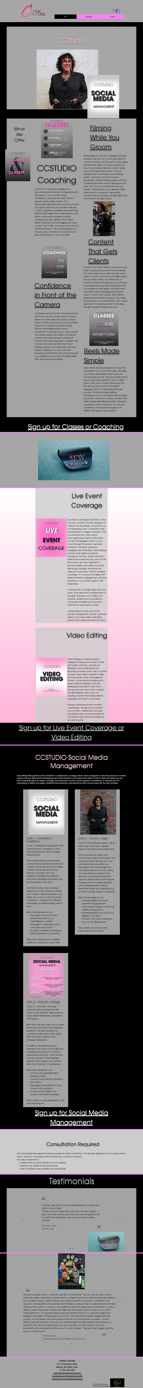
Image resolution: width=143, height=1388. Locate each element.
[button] (107, 477)
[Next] (120, 1220)
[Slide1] (70, 1248)
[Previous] (22, 1220)
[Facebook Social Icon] (117, 11)
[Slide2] (72, 1248)
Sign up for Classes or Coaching (76, 427)
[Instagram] (113, 11)
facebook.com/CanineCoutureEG (67, 1376)
